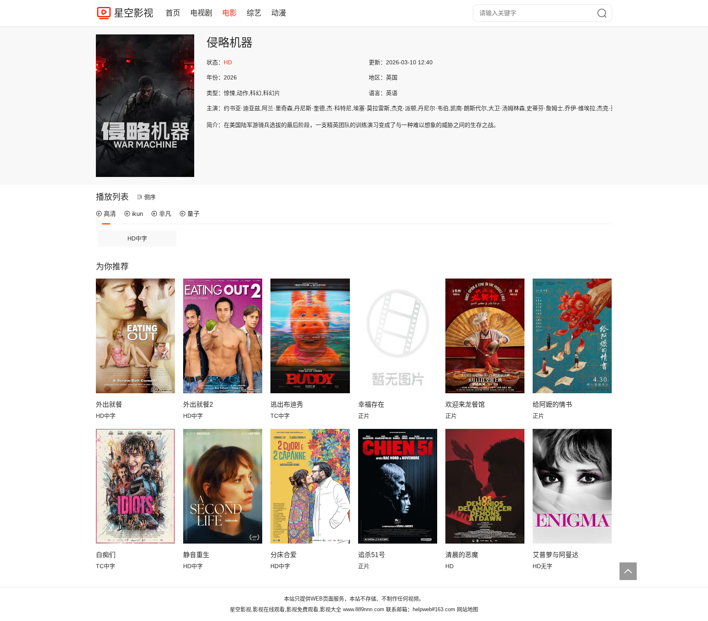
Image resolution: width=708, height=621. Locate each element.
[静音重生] (222, 486)
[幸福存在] (397, 336)
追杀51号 (371, 554)
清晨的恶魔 (461, 554)
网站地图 (467, 609)
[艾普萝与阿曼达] (572, 486)
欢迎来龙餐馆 (465, 404)
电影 (229, 13)
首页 (173, 13)
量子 (193, 213)
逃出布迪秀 (286, 404)
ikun (137, 213)
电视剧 (201, 13)
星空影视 (133, 12)
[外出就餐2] (222, 336)
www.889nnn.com (363, 609)
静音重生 (196, 554)
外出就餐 (109, 404)
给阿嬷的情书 (552, 404)
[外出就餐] (135, 336)
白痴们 (106, 554)
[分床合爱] (309, 486)
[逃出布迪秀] (309, 336)
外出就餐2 (198, 404)
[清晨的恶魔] (484, 486)
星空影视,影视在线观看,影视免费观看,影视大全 (285, 609)
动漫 (278, 13)
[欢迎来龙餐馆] (484, 336)
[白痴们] (135, 486)
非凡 (165, 213)
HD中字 (137, 238)
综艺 (254, 13)
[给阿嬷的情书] (572, 336)
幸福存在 (371, 404)
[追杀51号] (397, 486)
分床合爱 (283, 554)
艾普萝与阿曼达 (556, 554)
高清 (110, 213)
